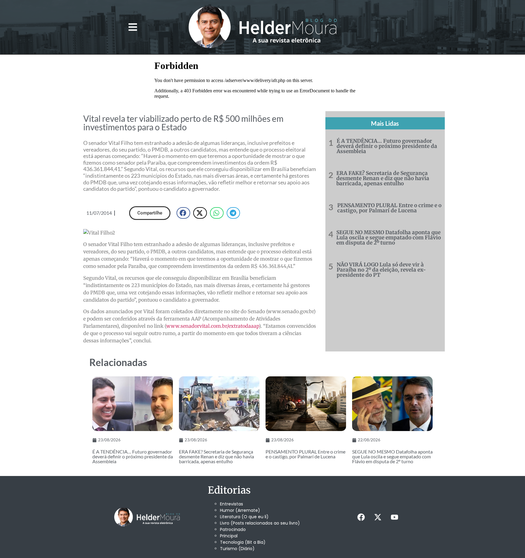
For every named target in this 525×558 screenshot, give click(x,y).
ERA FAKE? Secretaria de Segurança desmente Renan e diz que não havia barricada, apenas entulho (382, 178)
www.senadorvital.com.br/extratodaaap (212, 326)
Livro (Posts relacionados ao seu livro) (260, 523)
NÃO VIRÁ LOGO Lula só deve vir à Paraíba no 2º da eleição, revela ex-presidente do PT (381, 269)
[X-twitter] (377, 517)
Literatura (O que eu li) (244, 517)
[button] (132, 27)
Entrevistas (231, 504)
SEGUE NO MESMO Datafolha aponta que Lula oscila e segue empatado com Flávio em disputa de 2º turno (388, 237)
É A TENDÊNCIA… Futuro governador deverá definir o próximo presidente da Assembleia (387, 146)
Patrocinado (233, 529)
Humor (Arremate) (240, 510)
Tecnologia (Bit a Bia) (243, 542)
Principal (229, 536)
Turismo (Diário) (237, 549)
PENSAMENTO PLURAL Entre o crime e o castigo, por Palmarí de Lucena (389, 208)
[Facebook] (361, 517)
